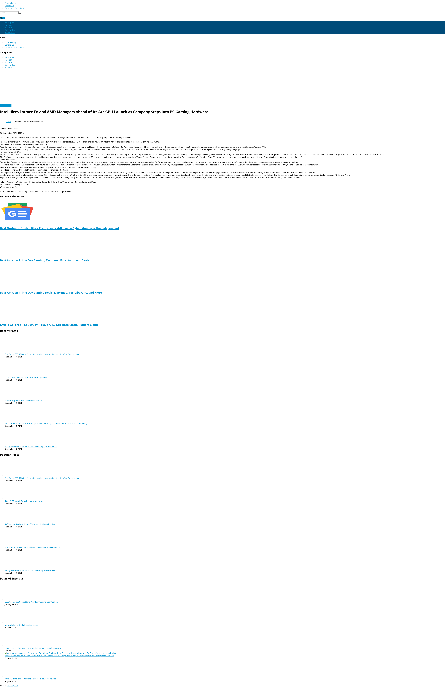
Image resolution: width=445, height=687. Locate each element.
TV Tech (8, 25)
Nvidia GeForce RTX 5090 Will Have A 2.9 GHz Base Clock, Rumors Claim (49, 325)
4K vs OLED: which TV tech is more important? (24, 501)
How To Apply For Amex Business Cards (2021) (25, 400)
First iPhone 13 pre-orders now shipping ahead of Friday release (32, 547)
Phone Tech (10, 32)
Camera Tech (10, 30)
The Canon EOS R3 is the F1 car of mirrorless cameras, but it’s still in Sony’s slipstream (42, 354)
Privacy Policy (10, 3)
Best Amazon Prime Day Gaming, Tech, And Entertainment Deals (44, 260)
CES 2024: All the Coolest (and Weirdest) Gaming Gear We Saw (31, 602)
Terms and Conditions (14, 8)
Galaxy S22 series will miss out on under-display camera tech (31, 446)
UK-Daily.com (12, 685)
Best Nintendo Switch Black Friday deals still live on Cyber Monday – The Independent (59, 228)
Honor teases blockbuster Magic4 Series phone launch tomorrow (33, 648)
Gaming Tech (10, 22)
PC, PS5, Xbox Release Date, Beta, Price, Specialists (26, 377)
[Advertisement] (222, 87)
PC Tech (8, 27)
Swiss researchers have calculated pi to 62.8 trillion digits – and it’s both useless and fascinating (46, 423)
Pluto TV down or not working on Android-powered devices (30, 678)
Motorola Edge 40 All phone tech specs (21, 625)
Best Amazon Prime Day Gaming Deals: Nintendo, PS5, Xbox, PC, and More (51, 292)
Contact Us (9, 5)
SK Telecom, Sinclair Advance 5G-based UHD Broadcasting (30, 524)
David (8, 121)
